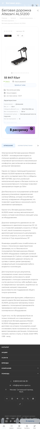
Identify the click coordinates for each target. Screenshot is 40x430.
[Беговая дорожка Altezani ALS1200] (20, 55)
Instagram (12, 398)
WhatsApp (33, 398)
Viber (28, 398)
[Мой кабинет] (33, 6)
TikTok (20, 404)
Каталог (5, 347)
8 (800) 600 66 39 (20, 381)
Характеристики (25, 145)
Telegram (17, 398)
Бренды (5, 363)
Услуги (5, 357)
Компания (6, 368)
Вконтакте (7, 398)
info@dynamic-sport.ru (21, 385)
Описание (8, 145)
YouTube (22, 398)
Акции (4, 352)
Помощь (5, 373)
